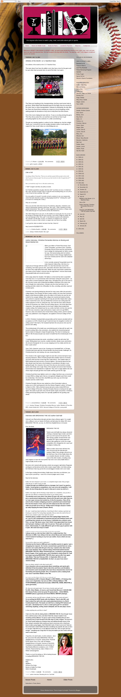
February (82, 223)
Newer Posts (30, 680)
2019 (80, 171)
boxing (32, 405)
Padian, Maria (80, 144)
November (83, 187)
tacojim (66, 690)
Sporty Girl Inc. (80, 76)
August (82, 194)
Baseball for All (80, 63)
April (81, 219)
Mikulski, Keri (80, 136)
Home (27, 45)
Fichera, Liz (79, 121)
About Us (78, 45)
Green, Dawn (80, 125)
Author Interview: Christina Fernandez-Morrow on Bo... (86, 206)
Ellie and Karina (80, 87)
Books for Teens (53, 45)
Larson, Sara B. (80, 129)
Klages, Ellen (80, 127)
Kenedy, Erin (80, 95)
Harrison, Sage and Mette (83, 93)
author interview (34, 674)
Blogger (78, 690)
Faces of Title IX (80, 65)
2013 (80, 228)
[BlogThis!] (59, 162)
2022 (80, 164)
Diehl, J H (79, 119)
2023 (80, 162)
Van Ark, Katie (80, 150)
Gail (27, 419)
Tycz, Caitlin (79, 104)
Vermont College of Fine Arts (51, 407)
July (81, 196)
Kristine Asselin (39, 231)
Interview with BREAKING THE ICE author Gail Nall (44, 416)
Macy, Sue (79, 133)
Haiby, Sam (79, 91)
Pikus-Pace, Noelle (81, 99)
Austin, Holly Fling (81, 85)
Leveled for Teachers (66, 45)
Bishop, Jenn (80, 114)
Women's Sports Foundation (84, 78)
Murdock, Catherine (82, 140)
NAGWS (78, 72)
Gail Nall (51, 674)
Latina (58, 405)
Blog (27, 661)
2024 (80, 159)
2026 (80, 157)
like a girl (46, 231)
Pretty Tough (80, 74)
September (83, 192)
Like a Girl (29, 172)
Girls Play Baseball (81, 67)
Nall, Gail (78, 142)
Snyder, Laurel (80, 146)
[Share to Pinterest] (64, 162)
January (82, 225)
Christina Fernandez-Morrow (48, 405)
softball (40, 164)
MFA (27, 407)
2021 (80, 166)
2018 (80, 173)
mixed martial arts (34, 407)
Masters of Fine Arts (66, 405)
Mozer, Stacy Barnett (82, 138)
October (82, 189)
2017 (80, 176)
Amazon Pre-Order (31, 665)
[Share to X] (60, 162)
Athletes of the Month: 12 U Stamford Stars (41, 61)
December (83, 185)
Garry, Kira (79, 89)
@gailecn (28, 663)
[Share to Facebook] (62, 162)
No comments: (49, 161)
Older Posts (68, 680)
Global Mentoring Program (83, 70)
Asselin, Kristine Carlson (83, 110)
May (81, 216)
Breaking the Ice (44, 674)
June (81, 214)
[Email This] (57, 162)
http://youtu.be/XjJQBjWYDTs (34, 226)
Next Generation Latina (58, 383)
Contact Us (86, 45)
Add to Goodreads (31, 669)
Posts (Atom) (36, 683)
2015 (80, 180)
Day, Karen (79, 117)
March (82, 221)
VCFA (41, 407)
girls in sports (33, 164)
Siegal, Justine (80, 102)
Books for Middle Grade (38, 45)
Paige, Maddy (80, 97)
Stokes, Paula (80, 148)
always (32, 231)
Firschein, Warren (81, 123)
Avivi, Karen (79, 112)
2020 (80, 169)
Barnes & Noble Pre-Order (33, 667)
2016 (80, 178)
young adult (63, 407)
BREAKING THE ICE (53, 428)
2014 (80, 183)
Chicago (36, 405)
